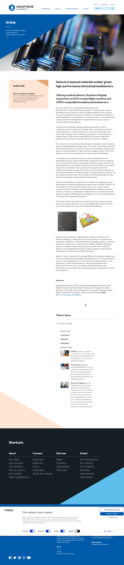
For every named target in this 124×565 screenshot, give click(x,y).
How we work (16, 463)
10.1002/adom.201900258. (70, 295)
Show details (107, 531)
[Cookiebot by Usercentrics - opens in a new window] (9, 510)
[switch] (48, 531)
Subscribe (104, 4)
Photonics (65, 335)
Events (112, 4)
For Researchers (89, 459)
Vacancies (38, 470)
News (59, 459)
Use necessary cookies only (112, 510)
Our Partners (16, 466)
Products (61, 463)
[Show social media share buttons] (85, 305)
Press (96, 4)
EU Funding (15, 473)
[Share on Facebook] (86, 299)
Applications (63, 466)
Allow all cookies (112, 514)
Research (65, 343)
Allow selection (113, 517)
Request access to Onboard (65, 553)
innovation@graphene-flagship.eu (102, 538)
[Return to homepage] (23, 8)
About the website (42, 473)
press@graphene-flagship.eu (100, 544)
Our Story (14, 459)
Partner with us (17, 470)
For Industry (86, 463)
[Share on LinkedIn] (92, 301)
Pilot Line (61, 470)
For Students (87, 466)
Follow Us (38, 463)
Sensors (64, 339)
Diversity (85, 470)
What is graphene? (19, 477)
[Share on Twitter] (80, 301)
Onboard (59, 552)
